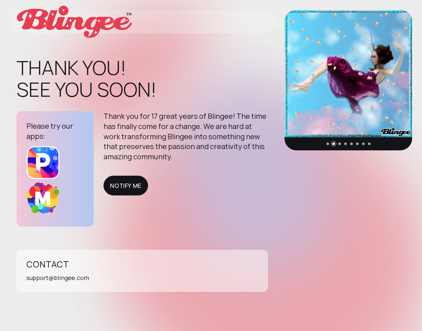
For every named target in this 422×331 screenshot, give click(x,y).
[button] (327, 143)
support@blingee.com (57, 278)
